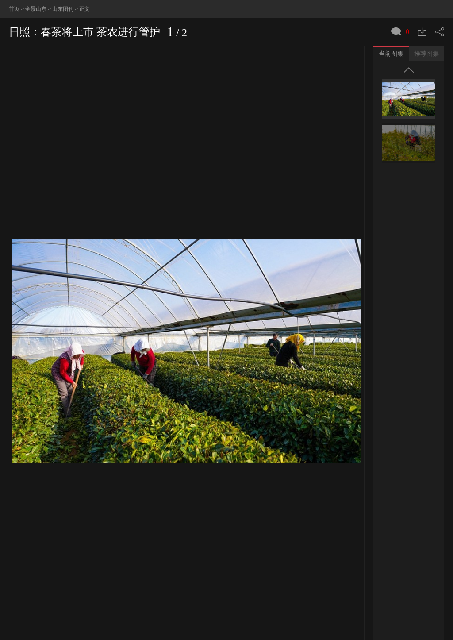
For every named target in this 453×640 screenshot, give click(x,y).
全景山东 (35, 9)
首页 (14, 9)
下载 (422, 31)
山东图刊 (62, 9)
